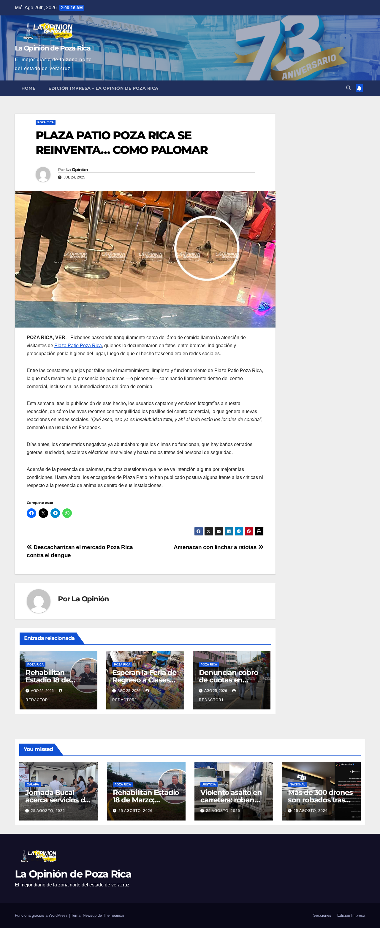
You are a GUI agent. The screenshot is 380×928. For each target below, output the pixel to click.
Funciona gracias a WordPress (42, 915)
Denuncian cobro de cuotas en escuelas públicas (229, 680)
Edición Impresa (351, 915)
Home (28, 88)
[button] (348, 88)
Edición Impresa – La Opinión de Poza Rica (103, 88)
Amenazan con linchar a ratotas (216, 547)
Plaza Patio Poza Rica (78, 345)
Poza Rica (45, 122)
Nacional (297, 784)
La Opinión (77, 169)
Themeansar (113, 915)
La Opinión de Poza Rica (52, 48)
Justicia (209, 784)
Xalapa (33, 784)
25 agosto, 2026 (48, 811)
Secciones (322, 915)
